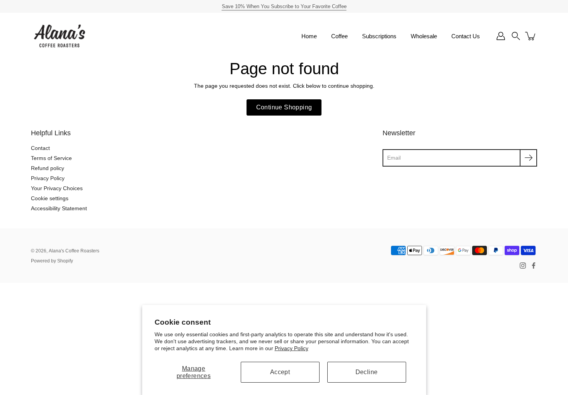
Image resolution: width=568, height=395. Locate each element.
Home (309, 36)
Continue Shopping (284, 107)
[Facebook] (533, 265)
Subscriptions (379, 36)
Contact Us (465, 36)
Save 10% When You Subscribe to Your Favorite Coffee (284, 6)
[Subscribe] (528, 158)
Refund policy (47, 168)
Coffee (339, 36)
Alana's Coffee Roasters (74, 251)
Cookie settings (49, 198)
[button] (516, 36)
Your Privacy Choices (57, 188)
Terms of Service (51, 158)
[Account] (501, 36)
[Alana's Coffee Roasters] (60, 36)
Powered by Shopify (52, 261)
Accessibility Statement (59, 208)
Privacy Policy (291, 348)
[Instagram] (522, 265)
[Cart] (531, 36)
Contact (40, 148)
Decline (366, 372)
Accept (280, 372)
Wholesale (424, 36)
